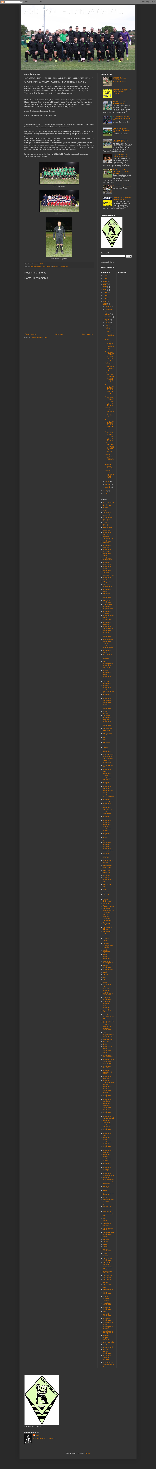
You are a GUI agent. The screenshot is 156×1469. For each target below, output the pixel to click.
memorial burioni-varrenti (60, 266)
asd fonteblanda (47, 266)
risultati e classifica (106, 1299)
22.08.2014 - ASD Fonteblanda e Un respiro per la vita (121, 171)
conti (104, 1032)
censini (105, 1014)
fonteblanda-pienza (107, 804)
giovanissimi (107, 515)
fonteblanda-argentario (107, 533)
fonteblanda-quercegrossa (107, 808)
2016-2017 (106, 520)
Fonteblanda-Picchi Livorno (107, 919)
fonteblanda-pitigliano (107, 546)
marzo (107, 481)
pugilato (105, 1282)
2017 (105, 284)
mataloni (106, 853)
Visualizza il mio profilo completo (44, 1438)
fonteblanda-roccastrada (107, 813)
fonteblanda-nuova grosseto (108, 627)
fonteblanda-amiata (107, 1051)
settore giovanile (108, 1342)
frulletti (105, 1190)
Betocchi (106, 894)
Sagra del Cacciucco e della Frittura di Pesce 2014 (122, 198)
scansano (106, 1335)
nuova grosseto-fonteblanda (108, 1233)
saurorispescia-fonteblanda (108, 664)
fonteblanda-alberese (107, 578)
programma (107, 1279)
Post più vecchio (87, 334)
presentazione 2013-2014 (107, 1272)
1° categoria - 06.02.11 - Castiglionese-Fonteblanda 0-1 (122, 118)
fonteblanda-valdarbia (107, 834)
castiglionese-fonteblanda (107, 605)
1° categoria (107, 505)
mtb (104, 1218)
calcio (105, 982)
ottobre (107, 314)
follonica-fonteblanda (107, 686)
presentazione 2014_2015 (107, 1276)
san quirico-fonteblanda (107, 1315)
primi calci (106, 731)
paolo (37, 1435)
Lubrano (106, 943)
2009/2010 (106, 668)
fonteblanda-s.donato (107, 631)
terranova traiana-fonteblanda (107, 1351)
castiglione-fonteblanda (107, 998)
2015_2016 (107, 582)
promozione (107, 512)
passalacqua (107, 865)
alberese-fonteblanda (107, 596)
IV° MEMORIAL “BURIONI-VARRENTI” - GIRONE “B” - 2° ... (109, 400)
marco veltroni (107, 1209)
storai (105, 1344)
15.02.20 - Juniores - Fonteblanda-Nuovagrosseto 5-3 (120, 79)
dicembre (108, 306)
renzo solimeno (108, 1289)
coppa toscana (108, 609)
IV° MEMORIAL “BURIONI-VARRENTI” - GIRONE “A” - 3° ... (109, 389)
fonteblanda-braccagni (107, 623)
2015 (105, 290)
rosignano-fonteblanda (107, 1308)
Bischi (105, 897)
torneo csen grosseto (107, 1356)
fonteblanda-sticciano (107, 1164)
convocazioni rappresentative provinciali (108, 758)
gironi (105, 1197)
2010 (105, 304)
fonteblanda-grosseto (107, 787)
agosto (107, 320)
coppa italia (107, 763)
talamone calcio (108, 1347)
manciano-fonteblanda (107, 847)
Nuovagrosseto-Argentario (108, 946)
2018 (105, 281)
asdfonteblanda (108, 517)
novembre (108, 309)
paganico (106, 1239)
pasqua (105, 1246)
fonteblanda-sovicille (107, 1155)
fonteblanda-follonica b (107, 1087)
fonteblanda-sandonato (107, 821)
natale (105, 1221)
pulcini (105, 661)
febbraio (108, 484)
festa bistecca (107, 527)
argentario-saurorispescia (108, 962)
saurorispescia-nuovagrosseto (108, 1332)
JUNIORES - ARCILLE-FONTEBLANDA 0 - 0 (120, 102)
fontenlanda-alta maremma (108, 1182)
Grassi (105, 941)
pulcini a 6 (106, 870)
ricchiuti (105, 1296)
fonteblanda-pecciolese (107, 1121)
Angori (105, 889)
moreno (105, 863)
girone (105, 840)
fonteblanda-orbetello (107, 542)
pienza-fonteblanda (107, 1250)
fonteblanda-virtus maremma (108, 1178)
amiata (105, 954)
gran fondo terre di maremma (108, 1200)
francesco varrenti (106, 1187)
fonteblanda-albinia (107, 567)
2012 (105, 298)
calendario (106, 530)
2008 (105, 493)
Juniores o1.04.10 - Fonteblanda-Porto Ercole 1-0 (109, 474)
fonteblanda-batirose (107, 590)
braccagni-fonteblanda (107, 682)
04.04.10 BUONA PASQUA (109, 466)
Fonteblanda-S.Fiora (107, 928)
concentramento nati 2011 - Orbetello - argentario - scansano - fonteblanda (108, 1025)
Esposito (106, 904)
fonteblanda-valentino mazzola (107, 1169)
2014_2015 (107, 884)
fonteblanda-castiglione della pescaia (108, 1082)
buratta (105, 747)
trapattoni (106, 1360)
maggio (107, 323)
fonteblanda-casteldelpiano (108, 646)
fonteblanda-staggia (107, 1160)
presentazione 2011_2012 (107, 1267)
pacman (105, 1237)
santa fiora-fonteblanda (107, 1319)
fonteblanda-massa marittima (108, 796)
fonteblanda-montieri (107, 695)
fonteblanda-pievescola (107, 1130)
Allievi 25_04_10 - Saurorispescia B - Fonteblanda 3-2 (109, 344)
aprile (107, 325)
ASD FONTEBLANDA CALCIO (74, 12)
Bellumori (106, 892)
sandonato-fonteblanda (107, 878)
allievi (105, 510)
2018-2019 (106, 584)
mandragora (107, 1206)
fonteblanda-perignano (107, 1126)
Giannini (106, 936)
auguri (105, 745)
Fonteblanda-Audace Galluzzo (108, 909)
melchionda (107, 1211)
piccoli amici (107, 868)
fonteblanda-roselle (107, 1138)
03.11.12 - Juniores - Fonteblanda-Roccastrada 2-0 (121, 130)
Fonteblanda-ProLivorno (107, 924)
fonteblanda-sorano (107, 830)
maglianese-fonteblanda (107, 843)
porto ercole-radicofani (107, 1263)
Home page (59, 334)
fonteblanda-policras (107, 1134)
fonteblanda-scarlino (107, 825)
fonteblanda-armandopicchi (108, 1056)
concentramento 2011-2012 (108, 1017)
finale (105, 1044)
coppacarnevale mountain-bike (108, 1035)
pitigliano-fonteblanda (107, 720)
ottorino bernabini (106, 712)
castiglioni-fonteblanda (107, 1002)
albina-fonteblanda (107, 671)
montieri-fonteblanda (107, 707)
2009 (105, 491)
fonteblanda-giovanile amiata (108, 691)
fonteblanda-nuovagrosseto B (108, 1117)
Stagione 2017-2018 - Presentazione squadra (120, 155)
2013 (105, 295)
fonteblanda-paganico (107, 571)
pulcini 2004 (107, 1284)
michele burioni (108, 860)
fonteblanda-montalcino (107, 1108)
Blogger (87, 1453)
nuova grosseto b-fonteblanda (108, 1229)
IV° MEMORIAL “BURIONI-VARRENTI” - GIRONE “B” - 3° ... (109, 356)
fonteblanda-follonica (107, 612)
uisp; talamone (108, 1362)
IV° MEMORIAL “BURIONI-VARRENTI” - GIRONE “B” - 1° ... (109, 435)
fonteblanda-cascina (107, 774)
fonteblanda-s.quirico (107, 817)
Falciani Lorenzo (108, 906)
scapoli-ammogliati (106, 1338)
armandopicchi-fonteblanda (108, 966)
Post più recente (30, 334)
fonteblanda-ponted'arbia (107, 699)
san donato (106, 875)
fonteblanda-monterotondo (107, 651)
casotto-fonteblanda (107, 751)
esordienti (106, 522)
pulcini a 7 (106, 873)
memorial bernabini (106, 657)
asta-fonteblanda (108, 969)
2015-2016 (106, 742)
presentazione (107, 728)
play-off (105, 1253)
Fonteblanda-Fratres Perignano (107, 914)
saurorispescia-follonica (108, 1327)
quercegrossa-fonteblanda (108, 734)
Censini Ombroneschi (107, 900)
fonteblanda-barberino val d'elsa (107, 1072)
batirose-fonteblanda (107, 635)
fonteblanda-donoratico (107, 779)
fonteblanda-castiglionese (107, 559)
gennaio (108, 487)
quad (104, 1287)
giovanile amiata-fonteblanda (108, 1193)
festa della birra (108, 639)
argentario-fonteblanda (107, 601)
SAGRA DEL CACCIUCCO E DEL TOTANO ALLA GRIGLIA (122, 91)
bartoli (105, 972)
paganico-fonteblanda (107, 716)
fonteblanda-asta (108, 1059)
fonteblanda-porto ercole (107, 563)
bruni (104, 979)
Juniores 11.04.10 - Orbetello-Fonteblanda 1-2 (109, 458)
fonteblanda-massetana (107, 1104)
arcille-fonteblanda (107, 957)
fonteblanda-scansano (107, 1151)
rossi (104, 1311)
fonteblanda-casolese (107, 1077)
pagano (105, 1241)
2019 (105, 278)
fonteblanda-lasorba (107, 1096)
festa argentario (108, 1039)
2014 (105, 293)
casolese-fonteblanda (107, 989)
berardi (105, 974)
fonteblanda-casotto (107, 642)
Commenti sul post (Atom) (39, 338)
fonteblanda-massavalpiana (108, 800)
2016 (105, 287)
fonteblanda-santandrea (107, 1147)
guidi (104, 1204)
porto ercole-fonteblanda (107, 724)
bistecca (105, 679)
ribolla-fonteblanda (107, 1293)
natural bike (107, 1223)
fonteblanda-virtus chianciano (108, 1174)
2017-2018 (106, 525)
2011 (105, 301)
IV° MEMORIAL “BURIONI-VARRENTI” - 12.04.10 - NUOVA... (109, 447)
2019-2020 (106, 593)
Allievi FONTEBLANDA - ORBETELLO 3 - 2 (121, 141)
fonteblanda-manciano (107, 550)
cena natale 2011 (108, 754)
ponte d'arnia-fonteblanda (107, 1259)
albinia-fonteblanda (36, 266)
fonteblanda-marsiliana (107, 1100)
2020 (105, 275)
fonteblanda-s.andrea (107, 1143)
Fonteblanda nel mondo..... (122, 186)
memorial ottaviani (106, 857)
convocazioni (107, 587)
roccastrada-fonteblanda (107, 1304)
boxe (104, 977)
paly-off (105, 1244)
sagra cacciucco (108, 575)
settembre (108, 317)
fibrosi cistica (107, 1041)
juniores (105, 507)
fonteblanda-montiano (107, 1113)
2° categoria (107, 620)
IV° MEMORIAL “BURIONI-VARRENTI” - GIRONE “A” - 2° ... (109, 424)
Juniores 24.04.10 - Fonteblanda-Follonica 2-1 (109, 366)
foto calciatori (107, 654)
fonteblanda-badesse (107, 1067)
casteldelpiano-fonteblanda (108, 994)
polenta (105, 1256)
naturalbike (106, 1226)
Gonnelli (106, 938)
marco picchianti (108, 851)
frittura (105, 837)
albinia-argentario (106, 951)
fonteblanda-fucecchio (107, 1091)
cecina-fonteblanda (107, 1006)
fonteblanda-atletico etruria (107, 1062)
